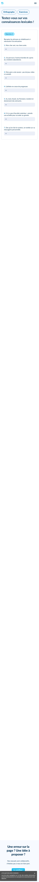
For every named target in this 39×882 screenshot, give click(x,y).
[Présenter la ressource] (33, 34)
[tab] (27, 34)
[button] (19, 84)
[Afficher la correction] (27, 34)
